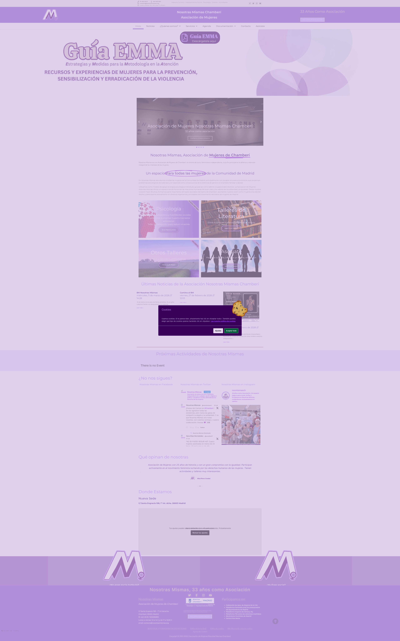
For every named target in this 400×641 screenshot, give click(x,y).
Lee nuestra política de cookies (223, 321)
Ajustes (218, 331)
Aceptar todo (231, 331)
